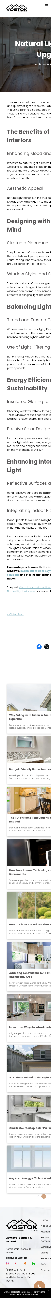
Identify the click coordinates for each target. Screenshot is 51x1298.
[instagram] (8, 1263)
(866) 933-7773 (15, 1269)
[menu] (47, 5)
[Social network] (25, 1263)
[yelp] (16, 1263)
